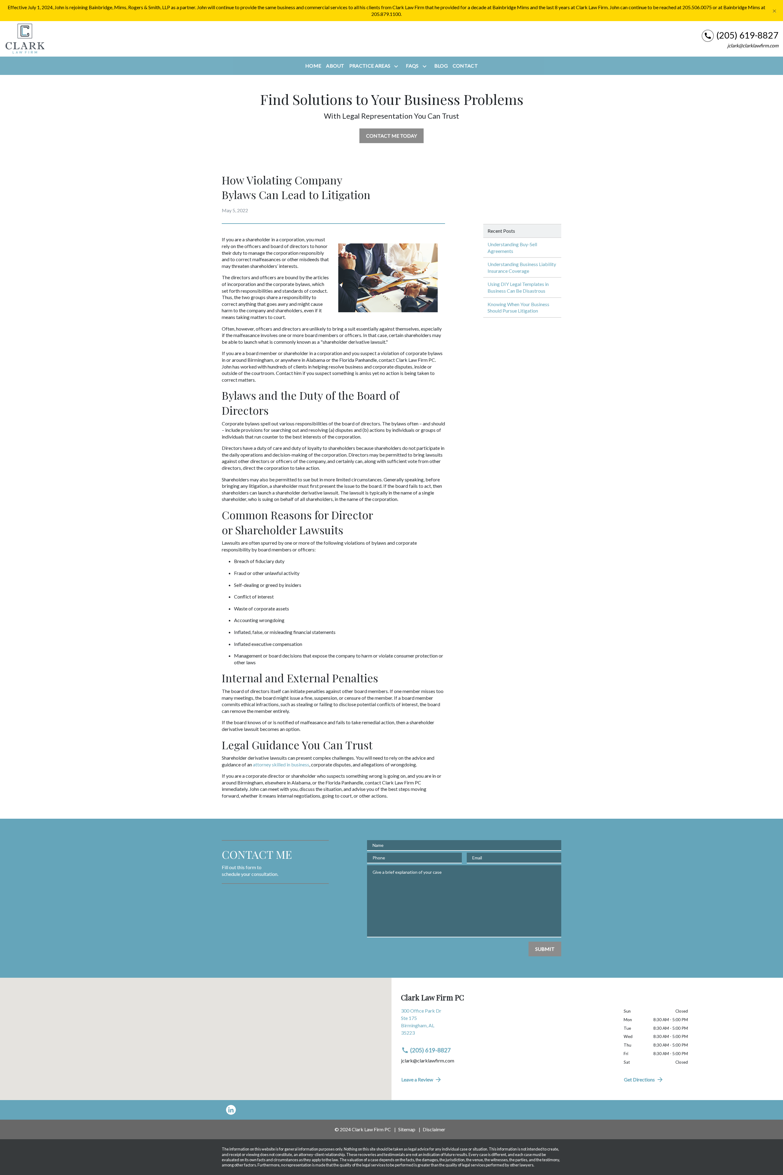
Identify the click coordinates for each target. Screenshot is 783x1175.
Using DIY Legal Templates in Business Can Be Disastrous (518, 287)
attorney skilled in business (281, 764)
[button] (196, 1031)
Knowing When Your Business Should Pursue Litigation (518, 307)
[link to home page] (25, 39)
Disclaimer (434, 1129)
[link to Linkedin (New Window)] (231, 1110)
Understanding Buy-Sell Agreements (512, 247)
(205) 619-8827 (430, 1050)
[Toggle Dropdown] (397, 66)
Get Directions (639, 1079)
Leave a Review (417, 1079)
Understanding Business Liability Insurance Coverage (522, 267)
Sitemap (406, 1129)
